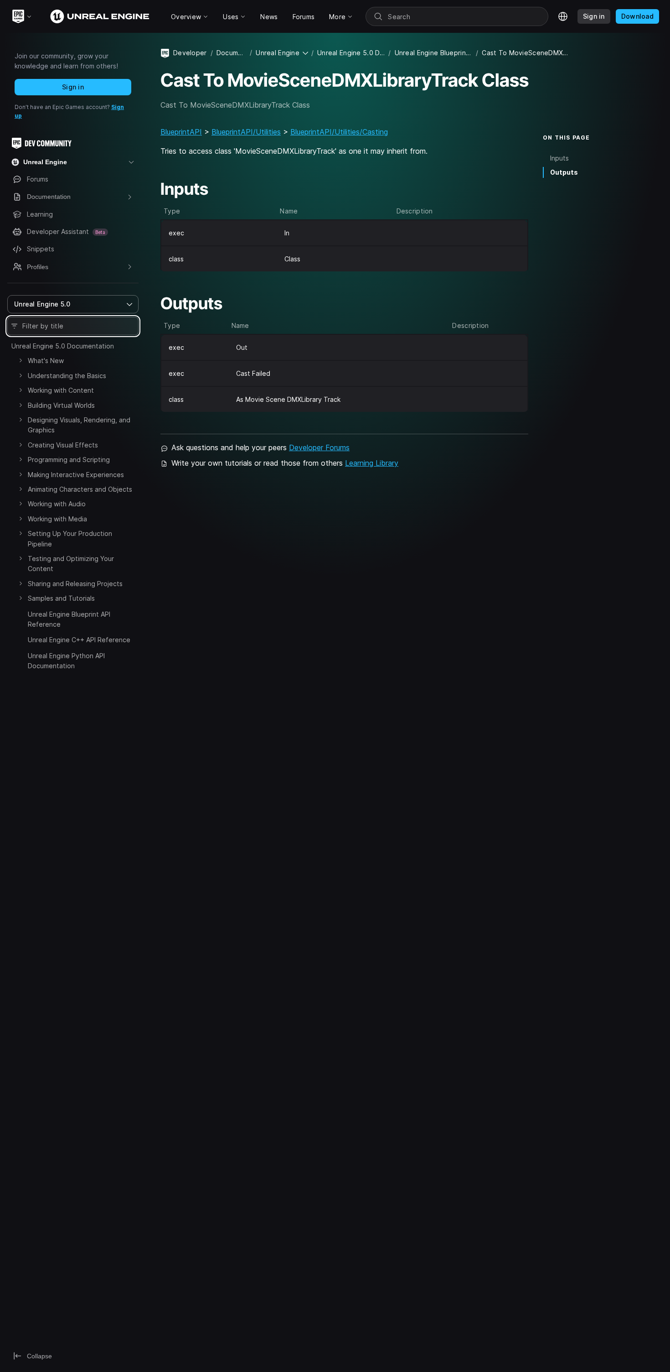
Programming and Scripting (69, 459)
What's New (46, 360)
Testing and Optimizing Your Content (71, 563)
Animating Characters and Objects (80, 489)
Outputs (564, 172)
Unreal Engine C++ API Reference (79, 640)
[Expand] (20, 360)
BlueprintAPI (181, 131)
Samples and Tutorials (61, 598)
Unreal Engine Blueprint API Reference (69, 619)
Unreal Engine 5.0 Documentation (62, 346)
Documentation (231, 53)
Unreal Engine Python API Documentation (66, 661)
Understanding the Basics (67, 375)
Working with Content (61, 390)
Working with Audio (57, 504)
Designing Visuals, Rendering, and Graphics (79, 425)
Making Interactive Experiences (76, 474)
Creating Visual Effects (63, 445)
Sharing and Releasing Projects (75, 583)
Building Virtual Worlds (61, 405)
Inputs (559, 158)
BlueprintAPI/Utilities (246, 131)
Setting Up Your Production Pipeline (70, 538)
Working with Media (57, 519)
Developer (190, 53)
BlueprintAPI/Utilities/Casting (339, 131)
